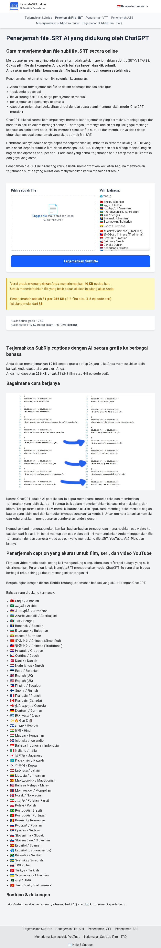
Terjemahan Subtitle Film (98, 23)
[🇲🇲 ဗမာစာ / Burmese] (125, 226)
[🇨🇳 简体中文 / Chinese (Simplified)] (125, 231)
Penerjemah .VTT (97, 17)
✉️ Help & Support (80, 945)
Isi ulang (72, 324)
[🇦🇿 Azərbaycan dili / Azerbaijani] (125, 212)
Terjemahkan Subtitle (38, 17)
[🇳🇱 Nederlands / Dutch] (125, 248)
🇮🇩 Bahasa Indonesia (130, 6)
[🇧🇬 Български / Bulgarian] (125, 221)
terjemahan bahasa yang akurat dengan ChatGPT (109, 583)
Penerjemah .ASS (122, 17)
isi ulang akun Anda (99, 289)
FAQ (119, 23)
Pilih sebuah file (23, 190)
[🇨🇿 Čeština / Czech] (125, 241)
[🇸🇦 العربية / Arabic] (125, 205)
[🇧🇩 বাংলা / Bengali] (125, 215)
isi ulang (42, 369)
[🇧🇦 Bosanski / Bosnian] (125, 218)
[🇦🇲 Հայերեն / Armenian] (125, 208)
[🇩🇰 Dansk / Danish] (125, 245)
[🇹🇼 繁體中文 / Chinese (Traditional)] (125, 235)
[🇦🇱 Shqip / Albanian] (125, 202)
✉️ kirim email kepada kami (105, 904)
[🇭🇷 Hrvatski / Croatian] (125, 238)
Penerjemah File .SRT (69, 17)
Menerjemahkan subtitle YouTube (57, 23)
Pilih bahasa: (110, 193)
